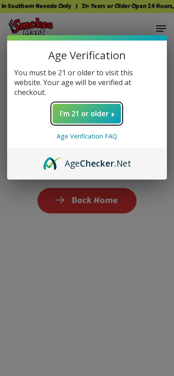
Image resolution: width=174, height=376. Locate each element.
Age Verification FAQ (87, 136)
